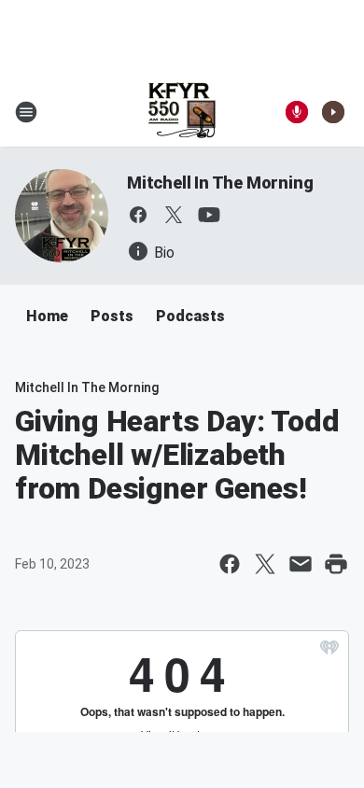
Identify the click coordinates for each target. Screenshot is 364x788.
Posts (112, 316)
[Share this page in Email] (300, 564)
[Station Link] (182, 112)
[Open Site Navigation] (26, 112)
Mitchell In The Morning (220, 182)
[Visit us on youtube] (209, 215)
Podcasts (190, 316)
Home (47, 316)
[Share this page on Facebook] (230, 564)
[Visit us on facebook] (138, 215)
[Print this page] (336, 564)
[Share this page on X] (265, 564)
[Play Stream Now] (333, 112)
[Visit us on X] (173, 215)
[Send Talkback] (297, 112)
